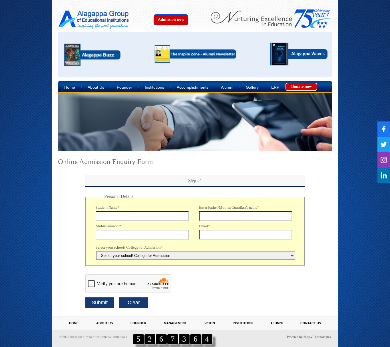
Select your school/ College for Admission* (129, 247)
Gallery (252, 87)
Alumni (227, 87)
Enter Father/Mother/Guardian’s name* (229, 207)
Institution (243, 323)
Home (69, 87)
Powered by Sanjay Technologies (309, 336)
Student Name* (107, 207)
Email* (204, 226)
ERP (275, 87)
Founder (124, 87)
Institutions (154, 87)
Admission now (171, 19)
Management (175, 323)
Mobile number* (109, 226)
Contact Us (310, 323)
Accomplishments (192, 87)
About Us (96, 87)
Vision (209, 323)
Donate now (301, 86)
